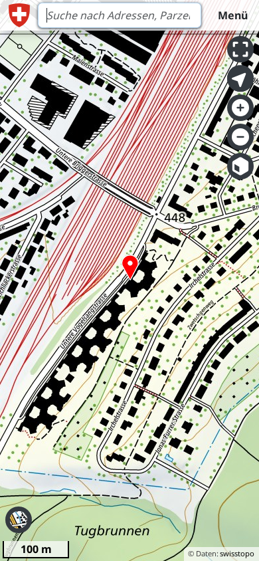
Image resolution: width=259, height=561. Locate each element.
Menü (233, 15)
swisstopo (237, 553)
